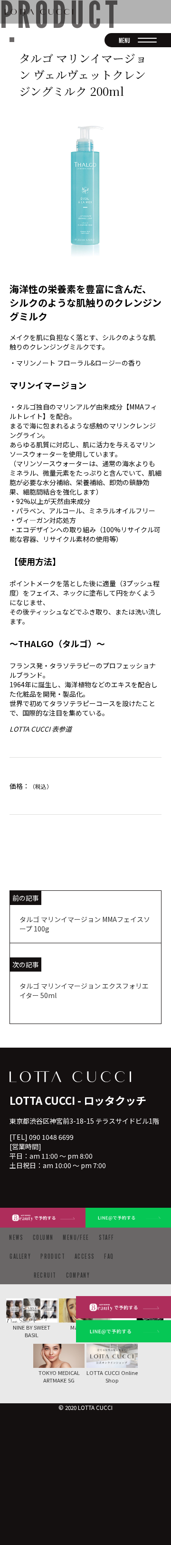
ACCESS (85, 1256)
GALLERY (20, 1256)
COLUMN (43, 1237)
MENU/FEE (76, 1237)
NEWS (16, 1237)
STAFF (106, 1237)
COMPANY (78, 1275)
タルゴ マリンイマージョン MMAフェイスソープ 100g (84, 923)
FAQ (109, 1256)
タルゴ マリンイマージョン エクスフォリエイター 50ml (84, 990)
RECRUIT (45, 1275)
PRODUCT (52, 1256)
